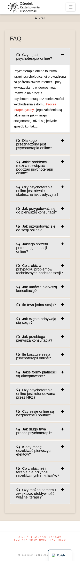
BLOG (62, 540)
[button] (70, 7)
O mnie (23, 537)
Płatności (38, 537)
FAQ (53, 540)
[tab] (40, 56)
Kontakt (55, 537)
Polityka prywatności (31, 540)
